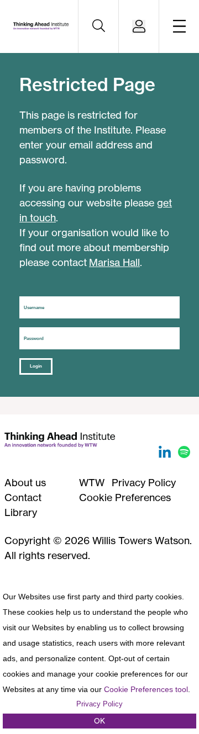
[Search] (98, 26)
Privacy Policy (144, 482)
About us (25, 482)
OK (99, 720)
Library (20, 512)
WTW (91, 482)
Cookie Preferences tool (146, 689)
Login (36, 366)
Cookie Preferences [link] (125, 497)
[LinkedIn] (166, 454)
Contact (22, 497)
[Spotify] (184, 454)
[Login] (138, 27)
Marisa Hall (114, 262)
